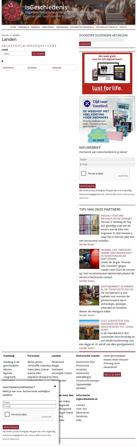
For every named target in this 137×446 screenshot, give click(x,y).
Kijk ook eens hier (63, 395)
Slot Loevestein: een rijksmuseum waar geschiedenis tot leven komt (117, 325)
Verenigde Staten (62, 373)
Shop (121, 28)
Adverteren (82, 412)
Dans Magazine (60, 405)
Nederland (58, 361)
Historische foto (85, 361)
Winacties (8, 380)
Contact (80, 405)
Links (79, 420)
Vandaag (22, 28)
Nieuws (7, 369)
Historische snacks (105, 28)
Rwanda (56, 67)
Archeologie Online (62, 412)
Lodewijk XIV (35, 380)
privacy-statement (11, 439)
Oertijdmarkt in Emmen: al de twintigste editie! (117, 288)
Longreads (9, 376)
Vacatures (82, 416)
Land (5, 49)
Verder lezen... (87, 244)
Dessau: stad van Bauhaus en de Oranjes (116, 217)
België (55, 365)
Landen (34, 28)
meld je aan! (112, 374)
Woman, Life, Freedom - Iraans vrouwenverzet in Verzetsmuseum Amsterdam (116, 254)
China (55, 376)
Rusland (32, 67)
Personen (46, 28)
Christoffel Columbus (39, 365)
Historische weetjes (87, 380)
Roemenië (8, 67)
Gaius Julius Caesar (38, 369)
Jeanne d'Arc (35, 373)
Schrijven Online (61, 401)
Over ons (81, 408)
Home (13, 27)
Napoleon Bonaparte (39, 376)
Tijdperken (60, 28)
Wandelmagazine (61, 408)
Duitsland (57, 369)
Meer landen (59, 380)
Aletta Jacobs (35, 361)
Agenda (7, 373)
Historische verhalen (80, 28)
